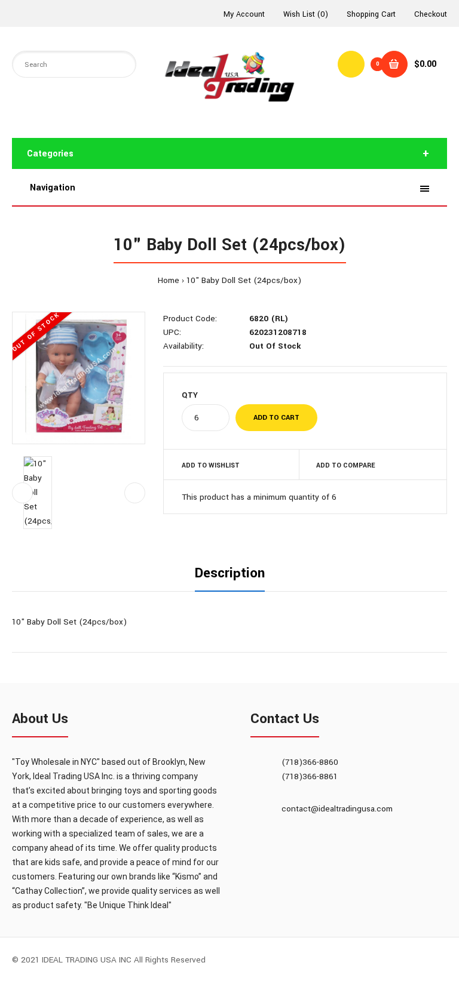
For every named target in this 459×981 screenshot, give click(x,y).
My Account (244, 14)
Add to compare (345, 465)
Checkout (430, 14)
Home (168, 280)
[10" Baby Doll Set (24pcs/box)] (79, 378)
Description (230, 573)
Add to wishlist (211, 465)
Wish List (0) (305, 14)
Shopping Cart (371, 14)
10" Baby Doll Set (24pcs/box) (243, 280)
